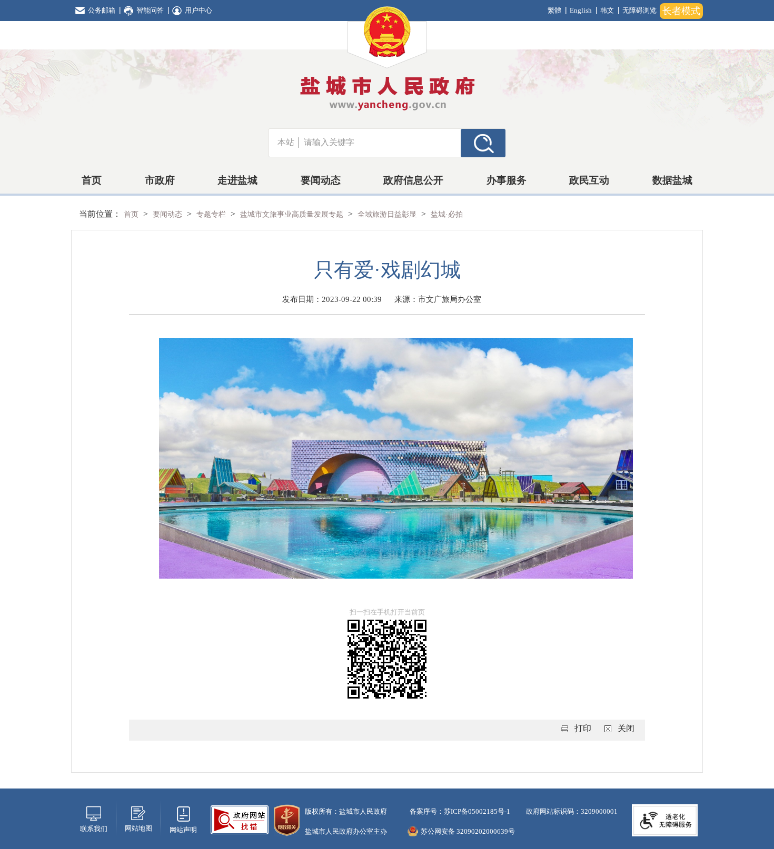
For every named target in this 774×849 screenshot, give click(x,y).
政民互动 (589, 180)
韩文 (607, 10)
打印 (582, 728)
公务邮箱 (101, 10)
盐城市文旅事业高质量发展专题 (292, 214)
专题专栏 (212, 214)
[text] (380, 142)
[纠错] (240, 818)
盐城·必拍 (447, 214)
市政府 (160, 180)
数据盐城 (672, 180)
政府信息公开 (413, 180)
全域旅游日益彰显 (388, 214)
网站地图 (138, 828)
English (581, 10)
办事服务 (507, 180)
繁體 (554, 10)
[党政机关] (287, 819)
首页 (92, 180)
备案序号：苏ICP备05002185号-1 (459, 811)
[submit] (483, 142)
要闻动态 (321, 180)
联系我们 (93, 829)
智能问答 (150, 10)
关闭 (626, 728)
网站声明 (183, 830)
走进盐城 (237, 180)
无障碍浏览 (639, 10)
